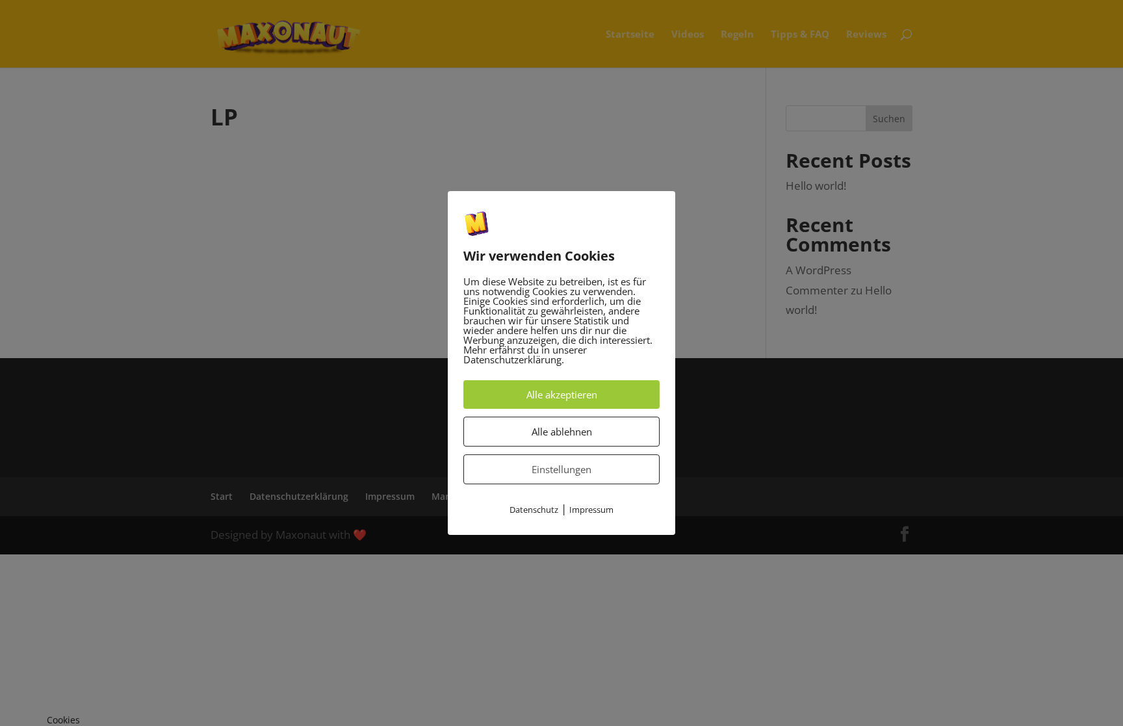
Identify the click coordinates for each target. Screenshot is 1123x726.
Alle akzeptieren (561, 395)
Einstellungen (561, 469)
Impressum (591, 510)
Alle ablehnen (562, 432)
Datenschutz (534, 510)
